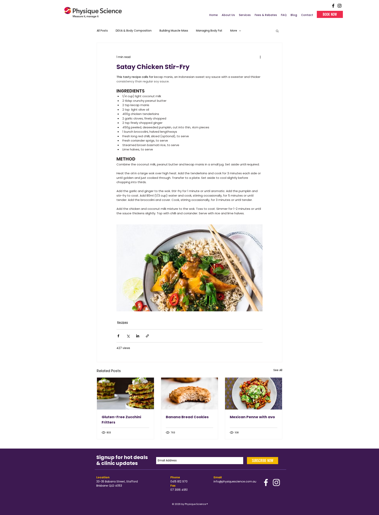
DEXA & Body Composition (134, 31)
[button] (277, 30)
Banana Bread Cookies (187, 416)
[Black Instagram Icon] (339, 5)
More (233, 31)
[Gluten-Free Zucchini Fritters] (125, 394)
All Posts (102, 31)
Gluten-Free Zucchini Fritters (121, 419)
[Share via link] (147, 336)
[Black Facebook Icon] (333, 5)
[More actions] (260, 57)
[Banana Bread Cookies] (189, 394)
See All (277, 370)
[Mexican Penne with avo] (253, 394)
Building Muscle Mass (173, 31)
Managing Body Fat (209, 31)
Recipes (122, 322)
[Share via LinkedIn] (138, 336)
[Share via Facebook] (118, 336)
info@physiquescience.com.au (235, 481)
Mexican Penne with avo (252, 416)
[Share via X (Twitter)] (128, 336)
